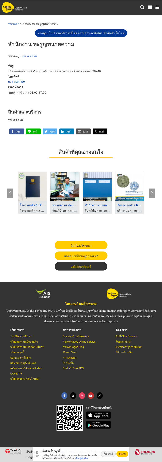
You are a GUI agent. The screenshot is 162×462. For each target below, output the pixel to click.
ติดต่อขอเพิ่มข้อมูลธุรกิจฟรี (81, 256)
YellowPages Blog (73, 347)
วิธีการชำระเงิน (124, 352)
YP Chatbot (69, 357)
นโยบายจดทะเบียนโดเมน (24, 378)
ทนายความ (29, 56)
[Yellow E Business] (64, 395)
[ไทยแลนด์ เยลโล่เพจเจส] (73, 395)
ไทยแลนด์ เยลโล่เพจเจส (81, 303)
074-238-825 (17, 81)
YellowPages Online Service (79, 341)
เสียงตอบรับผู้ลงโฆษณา (23, 363)
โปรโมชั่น (68, 363)
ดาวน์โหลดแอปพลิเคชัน (99, 407)
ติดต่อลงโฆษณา (81, 245)
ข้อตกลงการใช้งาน (20, 357)
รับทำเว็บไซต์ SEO (73, 368)
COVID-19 (16, 373)
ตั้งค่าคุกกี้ (108, 453)
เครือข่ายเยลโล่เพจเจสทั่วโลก (26, 368)
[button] (16, 131)
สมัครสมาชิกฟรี (81, 266)
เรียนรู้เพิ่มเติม (81, 458)
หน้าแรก (13, 24)
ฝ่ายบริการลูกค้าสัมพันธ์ (129, 347)
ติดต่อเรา (122, 330)
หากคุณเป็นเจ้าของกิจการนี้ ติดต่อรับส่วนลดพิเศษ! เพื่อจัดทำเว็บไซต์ (81, 33)
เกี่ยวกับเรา (17, 330)
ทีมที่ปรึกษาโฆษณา (126, 336)
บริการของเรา (72, 330)
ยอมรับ (122, 453)
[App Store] (121, 415)
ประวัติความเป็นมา (20, 336)
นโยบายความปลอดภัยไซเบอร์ (26, 347)
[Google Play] (121, 425)
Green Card (70, 352)
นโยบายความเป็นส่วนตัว (24, 341)
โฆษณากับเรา (123, 341)
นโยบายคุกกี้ (17, 352)
